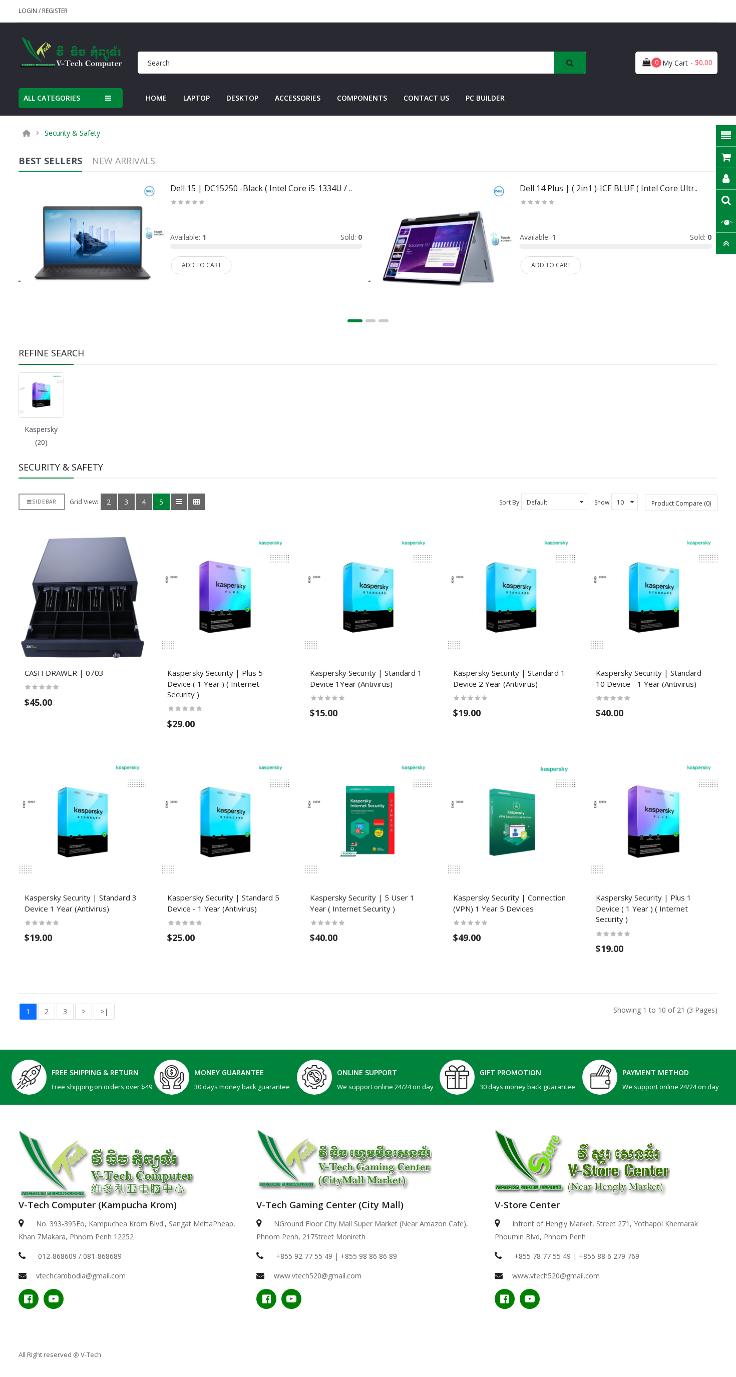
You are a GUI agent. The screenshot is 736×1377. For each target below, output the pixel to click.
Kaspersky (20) (41, 435)
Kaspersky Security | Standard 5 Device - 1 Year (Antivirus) (223, 902)
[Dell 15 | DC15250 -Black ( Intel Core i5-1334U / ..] (91, 248)
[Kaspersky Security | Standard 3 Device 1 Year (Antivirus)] (82, 821)
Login (29, 11)
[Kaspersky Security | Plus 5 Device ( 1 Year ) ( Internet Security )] (225, 596)
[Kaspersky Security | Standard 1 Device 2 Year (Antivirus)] (511, 596)
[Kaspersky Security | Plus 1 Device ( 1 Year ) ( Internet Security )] (653, 821)
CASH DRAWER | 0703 (64, 673)
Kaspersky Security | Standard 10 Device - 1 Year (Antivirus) (648, 678)
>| (104, 1011)
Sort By (509, 502)
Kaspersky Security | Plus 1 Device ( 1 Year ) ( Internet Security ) (643, 908)
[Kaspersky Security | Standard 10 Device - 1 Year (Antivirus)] (653, 596)
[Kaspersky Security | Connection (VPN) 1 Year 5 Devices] (511, 821)
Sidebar (44, 501)
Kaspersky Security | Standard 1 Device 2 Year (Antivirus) (509, 678)
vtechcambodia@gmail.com (81, 1275)
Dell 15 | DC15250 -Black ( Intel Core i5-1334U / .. (261, 188)
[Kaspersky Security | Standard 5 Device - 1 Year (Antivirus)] (225, 821)
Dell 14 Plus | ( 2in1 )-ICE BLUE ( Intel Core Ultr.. (608, 188)
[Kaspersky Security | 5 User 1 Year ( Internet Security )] (368, 821)
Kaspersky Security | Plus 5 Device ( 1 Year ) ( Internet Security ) (215, 683)
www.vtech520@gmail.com (317, 1275)
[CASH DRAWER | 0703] (82, 596)
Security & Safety (72, 133)
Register (55, 11)
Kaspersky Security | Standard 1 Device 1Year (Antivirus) (366, 678)
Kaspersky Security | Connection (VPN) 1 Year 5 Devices (509, 902)
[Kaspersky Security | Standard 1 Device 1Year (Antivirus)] (368, 596)
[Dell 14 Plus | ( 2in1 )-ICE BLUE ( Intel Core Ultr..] (441, 248)
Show (601, 502)
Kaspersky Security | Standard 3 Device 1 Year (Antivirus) (81, 902)
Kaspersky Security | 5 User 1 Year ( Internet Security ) (362, 902)
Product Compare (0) (681, 503)
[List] (179, 502)
